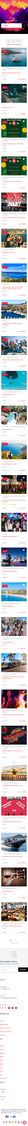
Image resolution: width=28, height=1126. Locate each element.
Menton (2, 1056)
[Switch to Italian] (12, 1122)
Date (8, 41)
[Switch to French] (6, 1122)
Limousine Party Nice (7, 107)
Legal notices (13, 1111)
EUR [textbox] (2, 1099)
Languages (3, 1089)
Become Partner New (5, 1031)
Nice (1, 1067)
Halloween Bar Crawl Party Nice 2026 (12, 821)
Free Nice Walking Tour (8, 606)
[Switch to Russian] (21, 1122)
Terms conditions (22, 1111)
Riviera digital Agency (16, 1112)
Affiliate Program (4, 1024)
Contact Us (2, 1035)
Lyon (1, 1075)
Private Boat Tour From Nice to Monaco (12, 856)
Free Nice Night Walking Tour (9, 571)
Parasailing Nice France (8, 394)
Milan (1, 1060)
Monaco (2, 1064)
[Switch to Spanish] (15, 1122)
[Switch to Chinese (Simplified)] (18, 1122)
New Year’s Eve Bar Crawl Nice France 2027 (13, 217)
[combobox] (8, 1091)
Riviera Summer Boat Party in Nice (11, 72)
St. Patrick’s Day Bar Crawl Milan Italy (12, 181)
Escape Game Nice (7, 642)
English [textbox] (3, 1092)
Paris (1, 1071)
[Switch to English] (3, 1122)
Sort (14, 41)
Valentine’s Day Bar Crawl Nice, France (12, 750)
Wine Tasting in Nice (7, 891)
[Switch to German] (9, 1122)
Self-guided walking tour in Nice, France (12, 785)
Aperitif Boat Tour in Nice (8, 252)
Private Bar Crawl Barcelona (9, 536)
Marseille (2, 1053)
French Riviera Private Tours (9, 464)
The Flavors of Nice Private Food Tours (12, 926)
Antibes (2, 1046)
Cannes (2, 1049)
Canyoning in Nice (7, 429)
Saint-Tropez (3, 1078)
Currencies (2, 1096)
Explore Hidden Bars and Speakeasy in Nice (13, 714)
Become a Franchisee (5, 1028)
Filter (19, 41)
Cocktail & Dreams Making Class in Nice (12, 359)
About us (2, 1021)
